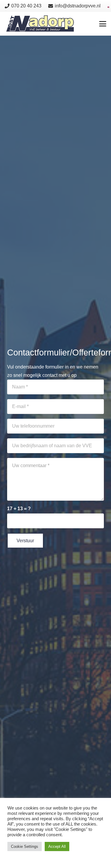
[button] (102, 23)
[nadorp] (40, 23)
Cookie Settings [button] (24, 846)
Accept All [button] (57, 846)
